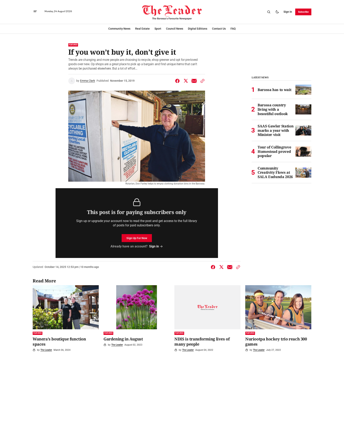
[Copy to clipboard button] (201, 80)
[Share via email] (194, 80)
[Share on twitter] (186, 80)
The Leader (46, 350)
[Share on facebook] (178, 80)
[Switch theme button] (277, 12)
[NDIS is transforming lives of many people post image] (207, 307)
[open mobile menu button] (35, 12)
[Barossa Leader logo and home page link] (172, 12)
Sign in (287, 11)
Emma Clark (87, 80)
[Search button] (269, 12)
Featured (73, 45)
